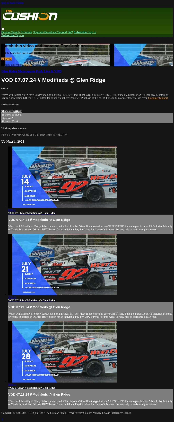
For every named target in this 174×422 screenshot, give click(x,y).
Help (64, 412)
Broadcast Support (55, 32)
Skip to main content (12, 2)
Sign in (92, 32)
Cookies (88, 412)
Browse (6, 32)
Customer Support (158, 97)
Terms (70, 412)
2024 (20, 141)
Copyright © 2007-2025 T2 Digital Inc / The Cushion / (30, 412)
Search (16, 32)
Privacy (78, 412)
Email (18, 111)
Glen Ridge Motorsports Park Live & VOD (31, 71)
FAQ (70, 32)
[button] (3, 29)
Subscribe (6, 59)
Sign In (19, 35)
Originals (38, 32)
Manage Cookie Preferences (108, 412)
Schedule (26, 32)
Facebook (7, 111)
